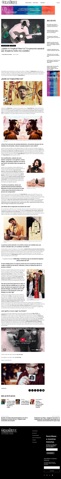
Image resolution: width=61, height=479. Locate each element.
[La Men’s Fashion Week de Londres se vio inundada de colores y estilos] (3, 401)
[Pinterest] (35, 390)
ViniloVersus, (40, 316)
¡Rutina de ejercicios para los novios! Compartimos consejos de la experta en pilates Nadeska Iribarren (53, 44)
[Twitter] (32, 390)
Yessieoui (31, 299)
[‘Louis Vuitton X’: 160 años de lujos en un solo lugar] (18, 401)
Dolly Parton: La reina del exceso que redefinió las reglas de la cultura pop (53, 61)
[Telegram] (43, 390)
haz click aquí (20, 354)
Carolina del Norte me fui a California (33, 321)
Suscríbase (52, 470)
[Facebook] (29, 390)
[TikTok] (50, 475)
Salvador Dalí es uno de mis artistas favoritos (34, 249)
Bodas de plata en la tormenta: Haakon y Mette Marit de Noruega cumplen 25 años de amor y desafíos (53, 68)
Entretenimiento (5, 45)
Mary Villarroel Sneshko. (7, 54)
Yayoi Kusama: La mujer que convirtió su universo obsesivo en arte (53, 37)
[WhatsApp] (38, 390)
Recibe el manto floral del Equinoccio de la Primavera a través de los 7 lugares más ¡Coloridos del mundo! (14, 419)
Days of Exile (35, 313)
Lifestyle (22, 399)
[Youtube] (52, 475)
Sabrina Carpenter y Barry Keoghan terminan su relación (39, 404)
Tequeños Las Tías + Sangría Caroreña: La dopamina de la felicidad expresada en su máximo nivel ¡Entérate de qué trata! (47, 419)
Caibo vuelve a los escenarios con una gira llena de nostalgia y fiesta (53, 55)
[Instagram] (47, 475)
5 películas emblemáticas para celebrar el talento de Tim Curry (53, 50)
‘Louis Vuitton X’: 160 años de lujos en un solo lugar (25, 402)
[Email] (40, 390)
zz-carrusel (12, 45)
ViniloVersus (4, 314)
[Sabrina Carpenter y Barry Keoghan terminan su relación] (32, 401)
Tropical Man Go (21, 75)
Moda (8, 399)
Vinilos (10, 295)
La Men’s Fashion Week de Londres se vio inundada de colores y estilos (11, 404)
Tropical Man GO (20, 153)
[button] (58, 2)
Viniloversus (33, 71)
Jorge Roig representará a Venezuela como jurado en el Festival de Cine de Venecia (52, 25)
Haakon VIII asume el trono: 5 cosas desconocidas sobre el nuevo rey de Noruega (52, 31)
